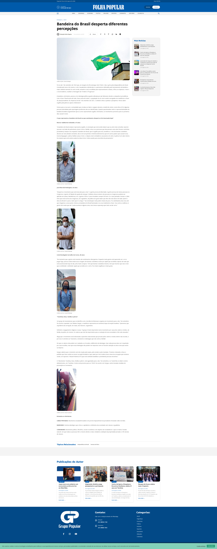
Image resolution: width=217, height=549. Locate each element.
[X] (104, 34)
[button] (158, 13)
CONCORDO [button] (211, 546)
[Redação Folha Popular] (58, 34)
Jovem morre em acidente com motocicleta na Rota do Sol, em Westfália (68, 486)
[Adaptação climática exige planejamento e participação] (136, 46)
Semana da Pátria (95, 444)
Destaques (59, 19)
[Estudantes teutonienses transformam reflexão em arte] (136, 81)
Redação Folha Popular (66, 34)
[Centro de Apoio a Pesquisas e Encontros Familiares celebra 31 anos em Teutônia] (136, 53)
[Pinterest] (108, 34)
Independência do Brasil (83, 444)
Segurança (62, 481)
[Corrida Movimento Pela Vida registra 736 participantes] (136, 88)
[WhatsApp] (112, 34)
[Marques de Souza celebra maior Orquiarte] (148, 474)
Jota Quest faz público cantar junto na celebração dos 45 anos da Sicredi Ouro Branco (149, 72)
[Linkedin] (116, 34)
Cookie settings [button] (201, 546)
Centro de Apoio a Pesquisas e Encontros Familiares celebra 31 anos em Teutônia (148, 54)
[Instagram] (69, 534)
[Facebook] (100, 34)
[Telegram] (120, 34)
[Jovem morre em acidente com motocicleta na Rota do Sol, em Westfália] (69, 474)
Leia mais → (62, 500)
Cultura (114, 481)
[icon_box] (64, 7)
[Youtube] (76, 534)
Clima (87, 481)
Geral (65, 19)
